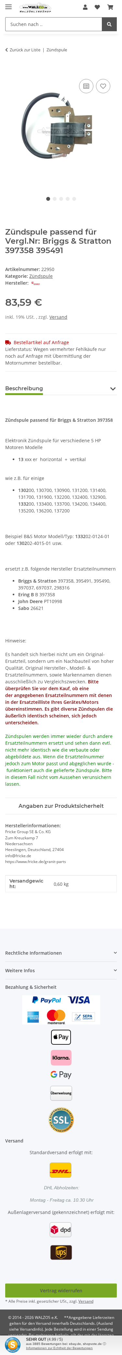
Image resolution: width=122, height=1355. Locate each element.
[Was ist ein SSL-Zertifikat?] (61, 1119)
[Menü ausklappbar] (8, 4)
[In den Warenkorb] (10, 70)
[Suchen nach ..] (109, 24)
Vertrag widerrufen (61, 1290)
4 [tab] (68, 199)
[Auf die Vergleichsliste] (86, 86)
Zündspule (41, 276)
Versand (58, 317)
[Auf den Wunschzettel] (103, 86)
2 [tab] (55, 199)
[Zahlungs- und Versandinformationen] (61, 1009)
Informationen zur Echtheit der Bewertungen (59, 1348)
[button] (85, 7)
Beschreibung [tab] (24, 388)
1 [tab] (48, 199)
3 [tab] (61, 199)
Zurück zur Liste (25, 50)
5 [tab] (74, 199)
